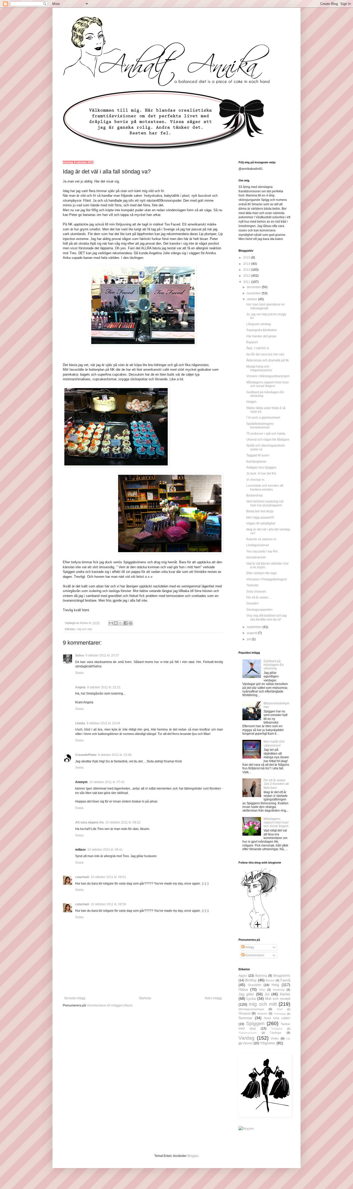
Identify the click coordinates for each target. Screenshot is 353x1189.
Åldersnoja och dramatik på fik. (267, 360)
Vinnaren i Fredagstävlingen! (266, 579)
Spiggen (255, 1023)
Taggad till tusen (257, 455)
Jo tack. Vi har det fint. (261, 473)
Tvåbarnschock (248, 1032)
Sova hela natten (277, 1018)
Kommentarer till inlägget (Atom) (110, 1005)
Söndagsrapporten (259, 609)
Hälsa (243, 989)
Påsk (280, 1009)
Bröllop (251, 980)
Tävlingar (275, 1032)
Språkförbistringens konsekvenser (260, 425)
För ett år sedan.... (258, 597)
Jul (267, 994)
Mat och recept (277, 998)
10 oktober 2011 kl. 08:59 (108, 904)
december (254, 287)
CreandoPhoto (85, 755)
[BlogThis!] (115, 623)
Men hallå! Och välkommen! (274, 743)
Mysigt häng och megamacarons (259, 368)
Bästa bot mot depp (259, 511)
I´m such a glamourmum (263, 417)
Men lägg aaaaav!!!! (260, 517)
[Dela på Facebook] (125, 623)
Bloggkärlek (281, 976)
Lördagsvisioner (257, 545)
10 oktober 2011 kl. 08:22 (123, 822)
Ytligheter (267, 1043)
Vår (288, 1038)
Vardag (247, 1038)
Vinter (275, 1038)
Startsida (145, 998)
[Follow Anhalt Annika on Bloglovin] (259, 928)
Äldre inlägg (213, 998)
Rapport (252, 342)
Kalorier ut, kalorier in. (261, 539)
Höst (262, 989)
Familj (285, 980)
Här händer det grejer (261, 336)
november (254, 293)
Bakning (261, 976)
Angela (80, 687)
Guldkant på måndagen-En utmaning (274, 664)
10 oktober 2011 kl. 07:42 (107, 782)
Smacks (262, 1013)
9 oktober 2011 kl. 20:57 (102, 655)
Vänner (247, 1043)
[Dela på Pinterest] (130, 623)
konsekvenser (256, 557)
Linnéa (80, 723)
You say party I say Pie (262, 551)
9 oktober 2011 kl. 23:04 (103, 723)
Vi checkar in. (255, 480)
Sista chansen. (256, 591)
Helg (275, 985)
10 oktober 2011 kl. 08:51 (108, 877)
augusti (252, 633)
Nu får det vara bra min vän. (265, 354)
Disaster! (252, 603)
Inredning (279, 989)
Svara (79, 673)
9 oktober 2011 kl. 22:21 (104, 687)
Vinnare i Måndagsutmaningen (268, 376)
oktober (252, 299)
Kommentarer (254, 955)
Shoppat (244, 1013)
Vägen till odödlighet (260, 523)
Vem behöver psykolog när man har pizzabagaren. (265, 503)
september (255, 627)
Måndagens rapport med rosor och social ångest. (267, 384)
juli (249, 639)
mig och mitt (84, 629)
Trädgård (276, 1028)
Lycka (251, 998)
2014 (247, 264)
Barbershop (254, 495)
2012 (247, 276)
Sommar (245, 1018)
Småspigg (280, 1013)
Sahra (79, 655)
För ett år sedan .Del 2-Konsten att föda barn (276, 784)
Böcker (270, 980)
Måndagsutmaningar (251, 1009)
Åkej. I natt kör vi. (258, 348)
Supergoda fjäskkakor (261, 330)
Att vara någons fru (89, 822)
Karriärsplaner (256, 461)
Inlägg (249, 947)
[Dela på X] (120, 623)
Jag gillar (246, 994)
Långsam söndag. (259, 324)
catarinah (82, 877)
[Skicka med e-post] (110, 623)
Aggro (243, 976)
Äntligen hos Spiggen (261, 467)
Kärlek (285, 994)
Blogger (192, 1156)
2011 (247, 282)
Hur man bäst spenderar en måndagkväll (265, 306)
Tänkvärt (252, 585)
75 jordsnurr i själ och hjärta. (266, 433)
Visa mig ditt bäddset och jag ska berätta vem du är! (266, 617)
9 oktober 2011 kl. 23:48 (115, 755)
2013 (247, 270)
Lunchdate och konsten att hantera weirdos (264, 487)
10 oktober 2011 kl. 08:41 (105, 849)
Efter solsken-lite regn (261, 573)
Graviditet (254, 985)
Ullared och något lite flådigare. (268, 439)
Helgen (251, 402)
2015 (247, 257)
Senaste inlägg (74, 998)
